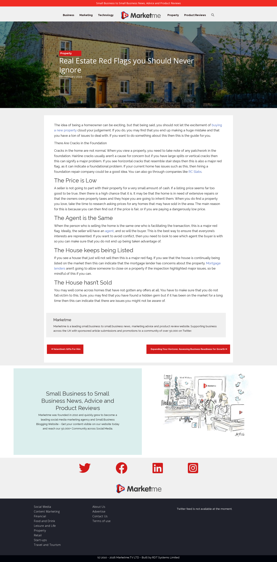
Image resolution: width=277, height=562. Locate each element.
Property (173, 15)
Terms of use (101, 521)
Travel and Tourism (47, 545)
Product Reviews (195, 15)
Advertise (98, 511)
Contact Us (100, 516)
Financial (40, 516)
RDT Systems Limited (165, 557)
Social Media (42, 507)
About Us (98, 507)
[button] (213, 15)
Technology (106, 15)
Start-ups (40, 540)
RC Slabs (195, 171)
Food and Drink (44, 521)
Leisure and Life (45, 526)
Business (68, 15)
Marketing (86, 15)
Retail (38, 535)
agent (109, 231)
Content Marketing (47, 511)
